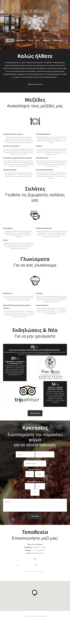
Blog (38, 40)
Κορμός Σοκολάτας (42, 305)
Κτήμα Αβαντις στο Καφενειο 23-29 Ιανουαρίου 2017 (15, 362)
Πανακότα (39, 293)
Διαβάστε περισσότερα (35, 84)
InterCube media (42, 616)
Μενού (30, 40)
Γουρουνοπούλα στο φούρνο (13, 134)
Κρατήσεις (46, 40)
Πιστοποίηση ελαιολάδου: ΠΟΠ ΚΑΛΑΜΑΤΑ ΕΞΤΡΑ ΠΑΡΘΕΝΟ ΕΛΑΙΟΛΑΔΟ (34, 350)
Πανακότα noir (8, 293)
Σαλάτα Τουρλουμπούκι (44, 228)
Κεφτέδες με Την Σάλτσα (11, 146)
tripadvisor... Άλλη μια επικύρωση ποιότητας (55, 388)
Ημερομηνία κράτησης (35, 481)
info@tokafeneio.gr (37, 553)
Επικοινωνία (58, 40)
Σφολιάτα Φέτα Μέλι (10, 170)
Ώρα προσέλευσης (35, 469)
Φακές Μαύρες (8, 228)
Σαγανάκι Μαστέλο (42, 158)
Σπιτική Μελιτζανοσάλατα (44, 170)
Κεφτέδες (39, 146)
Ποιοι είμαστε (20, 40)
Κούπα (5, 240)
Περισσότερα (35, 413)
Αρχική (10, 40)
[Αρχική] (35, 10)
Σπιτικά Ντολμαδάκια (43, 134)
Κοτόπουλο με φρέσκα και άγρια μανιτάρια (17, 158)
